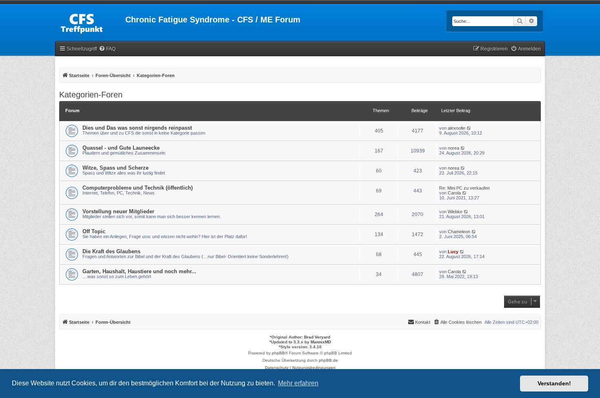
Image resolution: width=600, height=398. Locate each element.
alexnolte (456, 128)
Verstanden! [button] (554, 383)
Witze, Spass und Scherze (115, 168)
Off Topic (93, 231)
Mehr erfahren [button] (298, 383)
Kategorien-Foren (90, 94)
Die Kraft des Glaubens (111, 251)
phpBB (278, 353)
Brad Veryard (317, 337)
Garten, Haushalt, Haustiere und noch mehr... (139, 271)
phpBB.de (328, 360)
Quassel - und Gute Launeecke (121, 148)
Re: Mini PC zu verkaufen (464, 188)
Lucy (453, 251)
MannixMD (321, 342)
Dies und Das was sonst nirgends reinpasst (137, 128)
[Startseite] (90, 22)
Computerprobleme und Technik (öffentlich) (137, 188)
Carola (454, 192)
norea (453, 148)
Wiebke (455, 211)
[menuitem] (107, 49)
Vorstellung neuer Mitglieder (118, 211)
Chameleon (459, 231)
